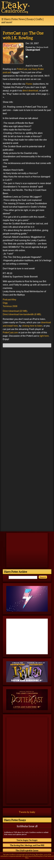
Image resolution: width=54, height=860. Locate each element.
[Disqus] (27, 384)
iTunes (29, 84)
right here (44, 336)
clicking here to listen (32, 326)
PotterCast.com (10, 332)
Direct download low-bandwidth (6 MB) (22, 314)
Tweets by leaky (27, 812)
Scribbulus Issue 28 (27, 826)
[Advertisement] (27, 509)
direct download (30, 90)
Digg (5, 303)
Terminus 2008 (10, 306)
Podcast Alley (9, 299)
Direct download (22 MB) (15, 311)
